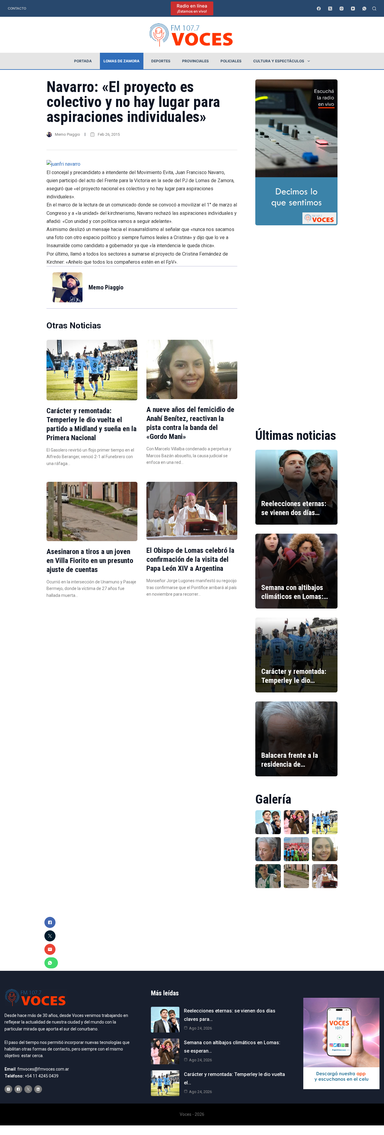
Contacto (17, 8)
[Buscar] (374, 8)
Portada (83, 61)
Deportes (160, 61)
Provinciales (195, 61)
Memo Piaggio (67, 134)
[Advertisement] (296, 323)
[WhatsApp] (364, 8)
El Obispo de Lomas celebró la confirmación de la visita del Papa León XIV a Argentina (190, 559)
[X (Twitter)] (330, 8)
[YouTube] (353, 8)
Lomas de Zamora (122, 61)
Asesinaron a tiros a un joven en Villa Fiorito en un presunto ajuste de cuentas (89, 560)
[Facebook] (319, 8)
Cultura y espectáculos (278, 61)
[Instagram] (342, 8)
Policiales (231, 61)
